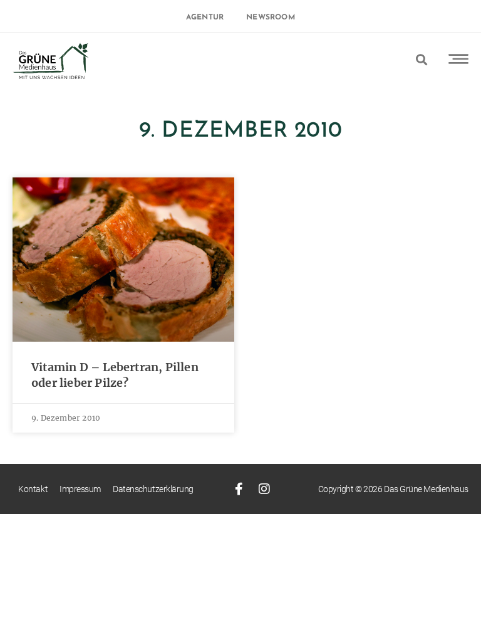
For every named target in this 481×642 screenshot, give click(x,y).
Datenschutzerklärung (153, 489)
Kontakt (33, 489)
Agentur (205, 17)
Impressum (80, 489)
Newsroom (270, 17)
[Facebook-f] (239, 489)
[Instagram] (264, 489)
